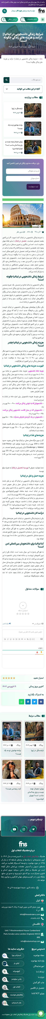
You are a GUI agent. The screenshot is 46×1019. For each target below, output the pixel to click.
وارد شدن (6, 624)
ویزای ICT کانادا (37, 993)
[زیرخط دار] (10, 639)
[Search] (4, 11)
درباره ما (41, 977)
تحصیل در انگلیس (37, 988)
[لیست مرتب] (16, 639)
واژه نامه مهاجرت (37, 961)
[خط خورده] (13, 639)
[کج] (7, 639)
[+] (33, 639)
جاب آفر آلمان (38, 982)
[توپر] (5, 639)
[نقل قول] (22, 639)
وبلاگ (41, 745)
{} (30, 639)
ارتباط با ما (40, 972)
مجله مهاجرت (38, 955)
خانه (41, 59)
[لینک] (27, 639)
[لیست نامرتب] (19, 639)
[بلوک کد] (24, 639)
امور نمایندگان (38, 966)
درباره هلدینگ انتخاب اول (23, 850)
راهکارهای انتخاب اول (30, 856)
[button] (7, 89)
